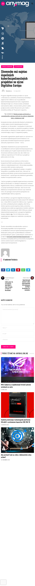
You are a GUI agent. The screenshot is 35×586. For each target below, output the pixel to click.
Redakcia (9, 91)
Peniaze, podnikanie (7, 66)
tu (11, 214)
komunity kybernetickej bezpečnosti (18, 237)
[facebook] (2, 53)
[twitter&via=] (2, 48)
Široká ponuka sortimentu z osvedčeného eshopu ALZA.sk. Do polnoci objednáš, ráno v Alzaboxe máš (17, 116)
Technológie (18, 66)
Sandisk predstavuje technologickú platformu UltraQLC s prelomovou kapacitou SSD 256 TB (15, 421)
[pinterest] (2, 38)
